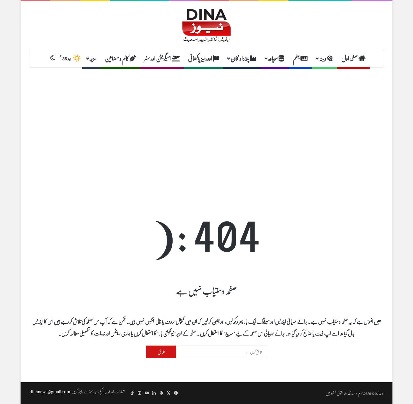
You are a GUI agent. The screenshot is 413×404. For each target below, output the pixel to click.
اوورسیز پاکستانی (200, 58)
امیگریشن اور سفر (158, 58)
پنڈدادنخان (240, 58)
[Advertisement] (206, 116)
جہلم (297, 58)
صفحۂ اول (350, 58)
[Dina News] (206, 25)
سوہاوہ (273, 58)
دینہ (323, 58)
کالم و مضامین (117, 58)
